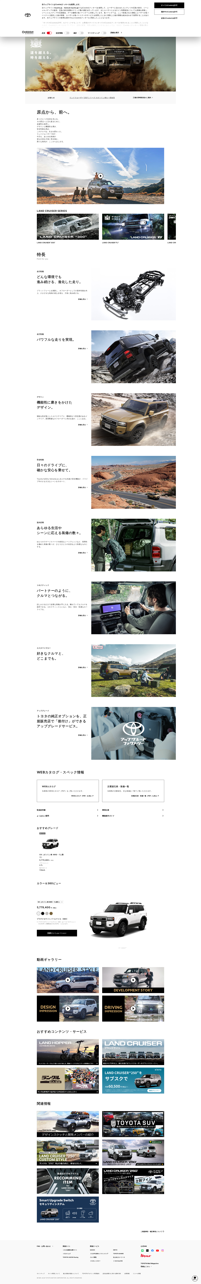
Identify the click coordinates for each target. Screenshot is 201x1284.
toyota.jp (58, 8)
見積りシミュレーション (56, 933)
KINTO (115, 1250)
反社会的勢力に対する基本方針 (112, 1273)
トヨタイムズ (67, 1253)
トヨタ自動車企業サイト (70, 1250)
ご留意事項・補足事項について (151, 1231)
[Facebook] (152, 1250)
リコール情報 (137, 1273)
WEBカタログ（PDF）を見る (81, 796)
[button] (195, 1278)
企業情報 (127, 1273)
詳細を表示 (115, 33)
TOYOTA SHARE (118, 1253)
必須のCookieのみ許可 (169, 18)
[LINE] (142, 1250)
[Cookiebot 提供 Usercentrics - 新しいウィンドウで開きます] (28, 32)
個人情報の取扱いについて (71, 1273)
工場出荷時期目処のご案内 (142, 97)
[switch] (66, 33)
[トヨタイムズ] (146, 1255)
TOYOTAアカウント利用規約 (90, 1273)
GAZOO (92, 1250)
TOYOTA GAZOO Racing (70, 1257)
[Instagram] (162, 1250)
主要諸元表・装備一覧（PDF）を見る (144, 796)
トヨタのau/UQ (117, 1261)
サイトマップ (41, 1273)
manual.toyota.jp (71, 8)
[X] (147, 1250)
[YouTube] (157, 1250)
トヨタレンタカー (95, 1261)
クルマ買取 (93, 1257)
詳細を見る (82, 299)
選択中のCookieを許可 (169, 12)
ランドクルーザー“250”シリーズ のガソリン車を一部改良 (92, 98)
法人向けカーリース (119, 1257)
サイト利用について (54, 1273)
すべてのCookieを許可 (169, 5)
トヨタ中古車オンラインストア (99, 1253)
